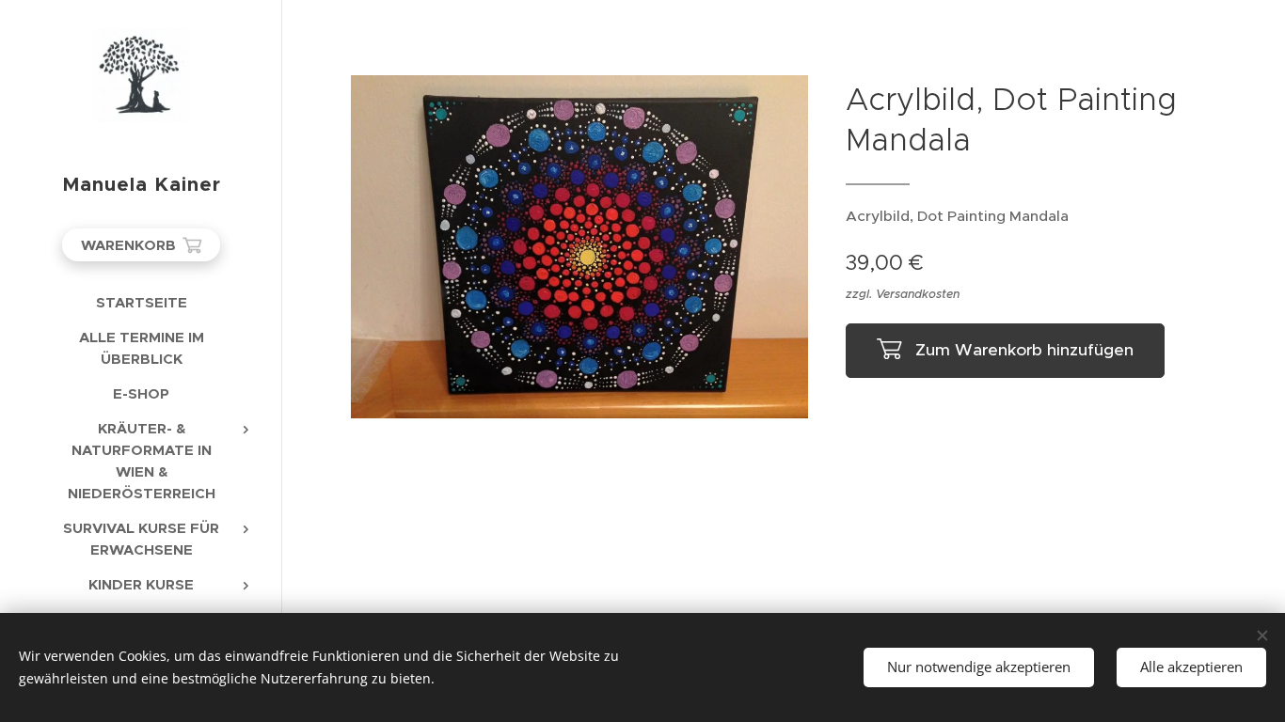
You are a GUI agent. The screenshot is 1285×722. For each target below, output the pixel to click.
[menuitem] (141, 302)
